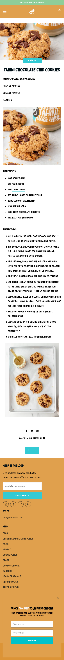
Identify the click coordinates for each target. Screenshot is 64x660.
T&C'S (6, 544)
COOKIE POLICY (10, 554)
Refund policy (10, 581)
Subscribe (20, 495)
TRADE (6, 560)
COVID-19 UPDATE (11, 565)
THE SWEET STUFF (37, 438)
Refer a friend (11, 587)
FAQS (5, 533)
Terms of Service (12, 576)
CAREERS (7, 571)
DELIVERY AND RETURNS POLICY (18, 538)
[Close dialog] (58, 598)
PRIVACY (7, 549)
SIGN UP (32, 640)
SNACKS (23, 438)
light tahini (18, 189)
